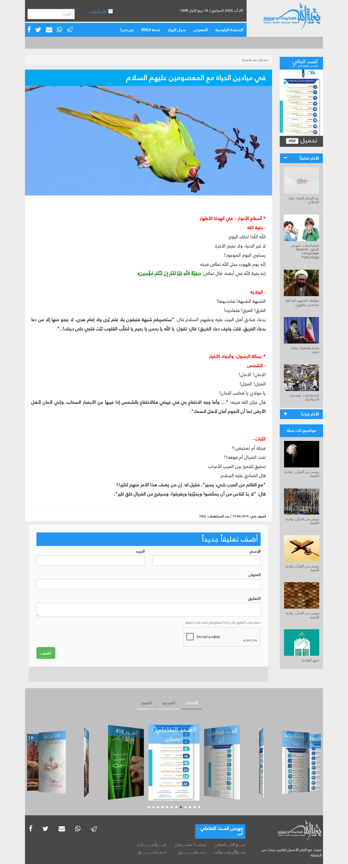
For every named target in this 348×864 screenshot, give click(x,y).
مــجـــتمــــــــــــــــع (152, 852)
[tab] (301, 158)
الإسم (255, 551)
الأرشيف (99, 11)
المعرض (201, 30)
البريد (140, 551)
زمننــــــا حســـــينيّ (190, 844)
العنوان (255, 575)
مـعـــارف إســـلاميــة (255, 59)
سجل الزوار (177, 30)
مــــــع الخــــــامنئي (230, 844)
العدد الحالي (305, 62)
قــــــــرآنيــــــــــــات (152, 844)
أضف (46, 653)
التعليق (254, 598)
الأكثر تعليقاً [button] (309, 158)
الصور (146, 702)
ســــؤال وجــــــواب (229, 852)
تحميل (308, 140)
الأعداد (192, 702)
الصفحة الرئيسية (229, 30)
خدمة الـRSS (150, 30)
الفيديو (169, 702)
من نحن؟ (127, 30)
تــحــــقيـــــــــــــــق (192, 852)
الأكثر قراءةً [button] (310, 414)
